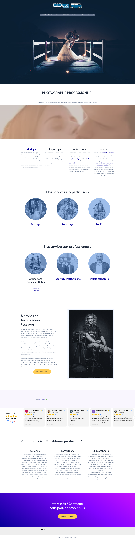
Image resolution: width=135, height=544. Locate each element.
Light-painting (36, 286)
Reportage (67, 224)
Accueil (43, 14)
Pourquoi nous (65, 14)
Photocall (36, 290)
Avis (57, 14)
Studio (99, 224)
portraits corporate (108, 152)
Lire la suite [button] (28, 424)
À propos (50, 14)
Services (73, 14)
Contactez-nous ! (67, 516)
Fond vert (36, 288)
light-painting (75, 159)
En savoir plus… (42, 372)
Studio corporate (99, 278)
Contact (82, 14)
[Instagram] (44, 529)
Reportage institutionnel (67, 278)
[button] (77, 15)
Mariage (31, 149)
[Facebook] (42, 529)
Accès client (90, 14)
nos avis (41, 399)
